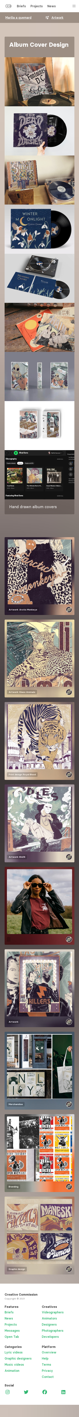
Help (45, 1358)
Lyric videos (14, 1352)
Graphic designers (18, 1358)
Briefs (21, 6)
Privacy (47, 1371)
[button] (39, 81)
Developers (50, 1337)
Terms (46, 1364)
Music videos (14, 1364)
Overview (49, 1352)
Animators (49, 1318)
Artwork (57, 17)
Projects (36, 6)
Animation (12, 1371)
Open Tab (12, 1337)
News (51, 6)
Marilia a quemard (18, 17)
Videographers (53, 1312)
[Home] (8, 7)
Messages (12, 1330)
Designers (49, 1324)
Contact (48, 1377)
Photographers (52, 1330)
